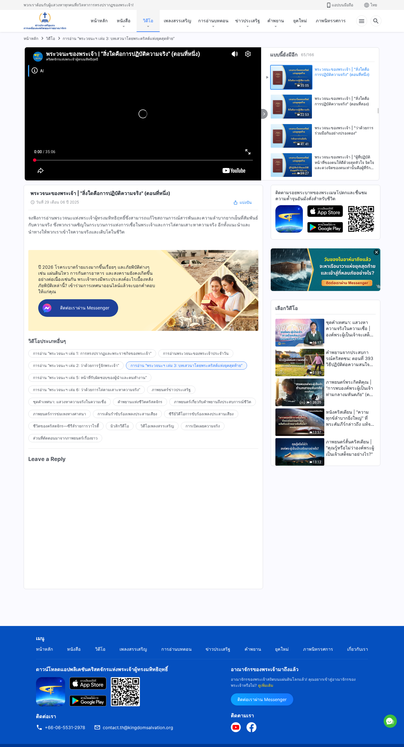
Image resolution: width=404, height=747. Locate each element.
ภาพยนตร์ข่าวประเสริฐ (171, 389)
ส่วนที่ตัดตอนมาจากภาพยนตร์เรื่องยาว (65, 438)
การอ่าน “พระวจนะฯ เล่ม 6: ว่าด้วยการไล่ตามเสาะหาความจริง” (86, 389)
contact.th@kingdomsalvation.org (138, 727)
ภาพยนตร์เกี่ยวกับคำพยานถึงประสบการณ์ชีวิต (212, 401)
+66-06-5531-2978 (65, 727)
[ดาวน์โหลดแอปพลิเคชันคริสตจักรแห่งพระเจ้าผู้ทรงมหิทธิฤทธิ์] (50, 691)
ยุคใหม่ (300, 20)
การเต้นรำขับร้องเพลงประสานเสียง (127, 413)
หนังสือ (124, 20)
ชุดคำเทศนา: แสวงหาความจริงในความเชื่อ (69, 401)
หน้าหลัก (99, 20)
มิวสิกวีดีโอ (119, 426)
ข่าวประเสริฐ (247, 20)
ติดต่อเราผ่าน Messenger (262, 699)
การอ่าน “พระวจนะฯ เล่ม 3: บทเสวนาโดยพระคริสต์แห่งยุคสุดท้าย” (119, 38)
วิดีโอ (148, 20)
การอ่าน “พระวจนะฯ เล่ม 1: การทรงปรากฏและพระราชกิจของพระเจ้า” (92, 353)
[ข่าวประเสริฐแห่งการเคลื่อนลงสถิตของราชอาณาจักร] (45, 21)
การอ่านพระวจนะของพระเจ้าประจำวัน (196, 353)
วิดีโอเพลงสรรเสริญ (157, 426)
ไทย (373, 4)
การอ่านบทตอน (213, 20)
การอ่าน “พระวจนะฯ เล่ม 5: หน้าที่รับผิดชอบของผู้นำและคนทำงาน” (90, 377)
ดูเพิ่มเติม (265, 685)
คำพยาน (275, 20)
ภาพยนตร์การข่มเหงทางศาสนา (59, 413)
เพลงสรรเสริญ (177, 20)
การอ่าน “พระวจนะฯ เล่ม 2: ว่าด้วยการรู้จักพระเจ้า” (76, 365)
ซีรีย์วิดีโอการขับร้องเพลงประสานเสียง (201, 413)
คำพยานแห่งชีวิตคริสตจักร (140, 401)
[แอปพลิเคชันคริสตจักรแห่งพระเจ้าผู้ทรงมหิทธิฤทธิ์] (289, 218)
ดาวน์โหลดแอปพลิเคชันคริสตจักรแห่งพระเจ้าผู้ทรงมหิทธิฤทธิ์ (102, 669)
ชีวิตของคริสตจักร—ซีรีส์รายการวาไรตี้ (66, 426)
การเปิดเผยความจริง (203, 426)
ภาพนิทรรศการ (331, 20)
